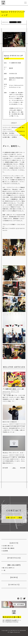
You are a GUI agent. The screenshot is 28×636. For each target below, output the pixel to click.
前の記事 (5, 468)
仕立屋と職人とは (8, 545)
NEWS (10, 26)
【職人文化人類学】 (14, 565)
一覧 (4, 570)
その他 (19, 22)
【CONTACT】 (14, 584)
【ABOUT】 (14, 543)
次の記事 (22, 468)
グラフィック (13, 22)
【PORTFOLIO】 (14, 558)
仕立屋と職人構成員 (8, 548)
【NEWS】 (14, 577)
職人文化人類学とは (8, 568)
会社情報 (5, 551)
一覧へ (14, 468)
